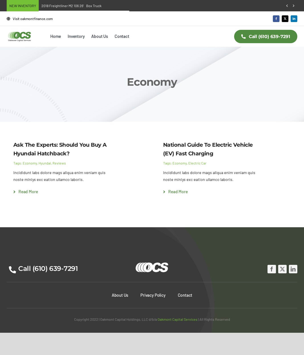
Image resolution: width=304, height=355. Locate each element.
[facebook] (276, 18)
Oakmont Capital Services (177, 319)
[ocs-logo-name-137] (19, 32)
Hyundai (45, 163)
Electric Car (197, 163)
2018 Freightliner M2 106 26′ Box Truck (71, 6)
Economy (30, 163)
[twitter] (285, 18)
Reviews (59, 163)
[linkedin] (294, 18)
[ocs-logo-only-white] (152, 262)
